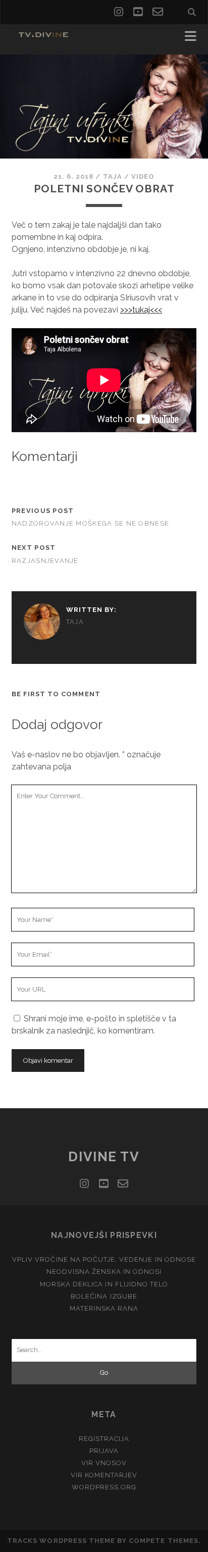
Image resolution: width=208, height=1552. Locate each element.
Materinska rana (104, 1308)
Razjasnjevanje (45, 560)
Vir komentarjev (104, 1475)
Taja (112, 176)
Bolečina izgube (104, 1296)
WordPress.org (104, 1487)
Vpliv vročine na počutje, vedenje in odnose (104, 1259)
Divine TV (103, 1156)
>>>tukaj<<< (141, 310)
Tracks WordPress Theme (61, 1540)
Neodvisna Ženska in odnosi (104, 1271)
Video (142, 176)
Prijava (104, 1451)
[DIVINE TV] (44, 36)
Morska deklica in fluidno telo (104, 1284)
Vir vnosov (104, 1463)
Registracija (104, 1438)
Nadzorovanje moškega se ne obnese (90, 523)
